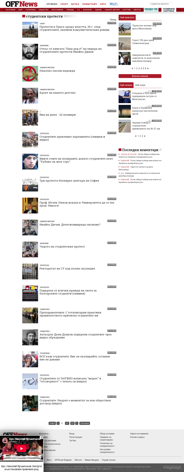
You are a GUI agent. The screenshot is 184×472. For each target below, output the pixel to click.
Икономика (57, 10)
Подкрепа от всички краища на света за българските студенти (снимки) (68, 292)
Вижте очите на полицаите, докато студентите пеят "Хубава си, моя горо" (76, 160)
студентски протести (44, 16)
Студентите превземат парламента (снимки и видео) (72, 138)
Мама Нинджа (92, 460)
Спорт (64, 4)
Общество (44, 10)
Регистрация (75, 437)
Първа (52, 423)
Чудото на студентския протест (62, 246)
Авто (103, 4)
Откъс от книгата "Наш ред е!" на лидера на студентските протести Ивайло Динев (71, 50)
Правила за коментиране (106, 438)
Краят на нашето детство (58, 92)
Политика (31, 10)
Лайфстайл (89, 4)
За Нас (72, 440)
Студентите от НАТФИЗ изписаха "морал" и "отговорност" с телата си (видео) (70, 379)
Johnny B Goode (129, 154)
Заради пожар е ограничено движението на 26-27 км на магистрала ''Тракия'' (146, 128)
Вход (71, 433)
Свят (20, 10)
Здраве (98, 10)
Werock (78, 460)
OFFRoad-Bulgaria (63, 460)
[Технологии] (113, 4)
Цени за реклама (47, 440)
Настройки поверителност (107, 450)
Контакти (43, 433)
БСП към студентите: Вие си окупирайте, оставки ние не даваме (75, 358)
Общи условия (107, 433)
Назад (113, 19)
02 (67, 423)
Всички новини (140, 76)
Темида (70, 10)
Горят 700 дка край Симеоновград (143, 42)
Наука (75, 4)
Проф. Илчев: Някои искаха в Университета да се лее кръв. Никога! (77, 204)
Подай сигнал (108, 460)
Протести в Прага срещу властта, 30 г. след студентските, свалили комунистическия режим (74, 28)
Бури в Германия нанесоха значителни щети (145, 110)
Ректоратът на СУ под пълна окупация (67, 268)
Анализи (87, 10)
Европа (137, 10)
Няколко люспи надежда (57, 70)
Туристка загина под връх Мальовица (144, 27)
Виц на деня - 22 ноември (58, 114)
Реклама (43, 437)
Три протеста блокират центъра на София (69, 180)
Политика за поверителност (107, 444)
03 (72, 423)
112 (78, 10)
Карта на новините (139, 433)
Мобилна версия (47, 450)
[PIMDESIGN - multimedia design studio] (171, 468)
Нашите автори (112, 10)
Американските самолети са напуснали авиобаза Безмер (146, 57)
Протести (44, 133)
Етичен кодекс (137, 437)
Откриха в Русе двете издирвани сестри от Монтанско (144, 96)
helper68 (125, 160)
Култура (127, 10)
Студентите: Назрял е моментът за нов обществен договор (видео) (75, 401)
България (10, 10)
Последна (84, 423)
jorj (122, 173)
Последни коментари (140, 150)
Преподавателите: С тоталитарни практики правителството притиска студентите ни (70, 314)
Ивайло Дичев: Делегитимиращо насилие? (70, 224)
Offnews (51, 4)
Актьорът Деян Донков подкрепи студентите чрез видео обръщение (76, 336)
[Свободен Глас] (151, 10)
